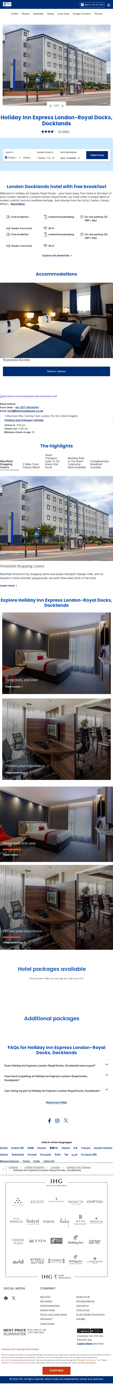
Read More (18, 203)
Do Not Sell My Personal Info (90, 1314)
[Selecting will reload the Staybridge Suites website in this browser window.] (56, 1260)
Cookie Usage (47, 1323)
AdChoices (45, 1319)
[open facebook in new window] (48, 1121)
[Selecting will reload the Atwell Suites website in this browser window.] (37, 1260)
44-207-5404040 (27, 407)
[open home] (4, 1169)
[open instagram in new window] (55, 1121)
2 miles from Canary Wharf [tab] (31, 466)
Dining (50, 13)
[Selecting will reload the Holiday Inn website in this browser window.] (76, 1241)
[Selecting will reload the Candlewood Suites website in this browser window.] (95, 1260)
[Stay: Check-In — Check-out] (18, 157)
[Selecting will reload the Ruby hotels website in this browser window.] (64, 1221)
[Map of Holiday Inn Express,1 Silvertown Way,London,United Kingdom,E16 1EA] (28, 396)
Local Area (63, 13)
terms (7, 1359)
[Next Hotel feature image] (62, 106)
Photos (98, 13)
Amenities (38, 13)
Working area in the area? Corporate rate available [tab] (77, 463)
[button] (108, 4)
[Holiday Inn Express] (7, 4)
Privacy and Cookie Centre (53, 1314)
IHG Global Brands (85, 1301)
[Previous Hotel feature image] (51, 106)
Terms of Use (82, 1310)
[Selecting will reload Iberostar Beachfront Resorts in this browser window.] (96, 1221)
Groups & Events (82, 13)
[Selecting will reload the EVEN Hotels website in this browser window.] (37, 1241)
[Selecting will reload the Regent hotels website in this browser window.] (37, 1201)
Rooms (25, 13)
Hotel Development (50, 1305)
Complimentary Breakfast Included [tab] (99, 464)
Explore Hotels (47, 1310)
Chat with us (82, 1305)
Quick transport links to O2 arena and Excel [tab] (52, 461)
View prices (97, 155)
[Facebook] (6, 1298)
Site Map (80, 1319)
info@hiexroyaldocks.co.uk (25, 410)
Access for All (83, 1296)
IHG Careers (46, 1301)
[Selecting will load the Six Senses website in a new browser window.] (18, 1201)
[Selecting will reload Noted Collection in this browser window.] (32, 1221)
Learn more (7, 585)
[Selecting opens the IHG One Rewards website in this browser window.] (56, 1277)
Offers (14, 13)
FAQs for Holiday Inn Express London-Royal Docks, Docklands (56, 1050)
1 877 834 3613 (36, 1332)
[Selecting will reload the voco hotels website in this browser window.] (48, 1221)
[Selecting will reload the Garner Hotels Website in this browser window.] (95, 1241)
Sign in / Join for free (93, 5)
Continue (57, 1370)
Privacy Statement (18, 1362)
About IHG (45, 1296)
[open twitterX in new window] (64, 1121)
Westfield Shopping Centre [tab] (6, 464)
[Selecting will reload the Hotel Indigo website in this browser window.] (16, 1221)
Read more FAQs (56, 1102)
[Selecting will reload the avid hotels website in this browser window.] (18, 1260)
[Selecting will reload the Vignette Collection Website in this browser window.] (76, 1201)
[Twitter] (14, 1298)
